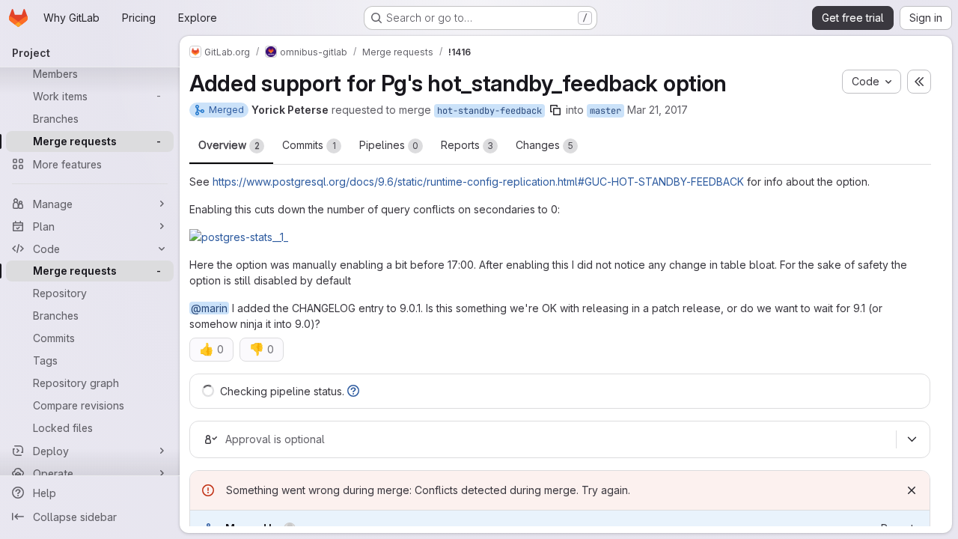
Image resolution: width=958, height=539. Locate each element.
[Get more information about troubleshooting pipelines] (353, 391)
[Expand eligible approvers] (912, 439)
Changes (544, 144)
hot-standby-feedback (489, 111)
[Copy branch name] (555, 110)
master (605, 111)
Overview (229, 144)
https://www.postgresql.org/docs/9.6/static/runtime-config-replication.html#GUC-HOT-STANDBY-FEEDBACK (478, 181)
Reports (467, 144)
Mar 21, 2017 (657, 109)
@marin (209, 308)
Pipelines (388, 144)
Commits (309, 144)
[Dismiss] (912, 490)
